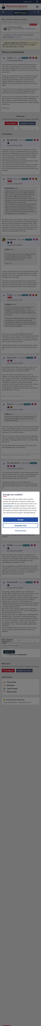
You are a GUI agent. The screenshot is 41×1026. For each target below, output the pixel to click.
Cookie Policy (7, 506)
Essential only (20, 525)
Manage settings (20, 531)
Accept (20, 519)
